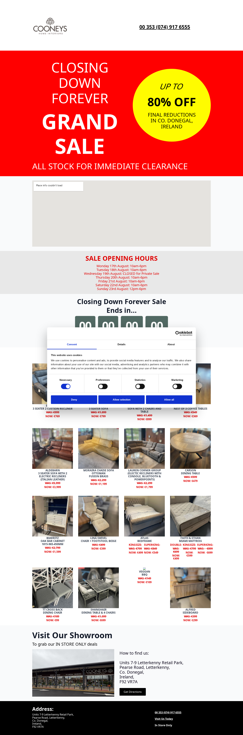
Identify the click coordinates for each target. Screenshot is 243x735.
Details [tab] (122, 344)
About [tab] (171, 344)
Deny (74, 399)
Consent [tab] (72, 344)
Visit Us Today (164, 718)
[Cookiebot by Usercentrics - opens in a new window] (177, 333)
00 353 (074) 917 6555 (164, 27)
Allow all (169, 399)
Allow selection (121, 399)
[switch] (103, 386)
